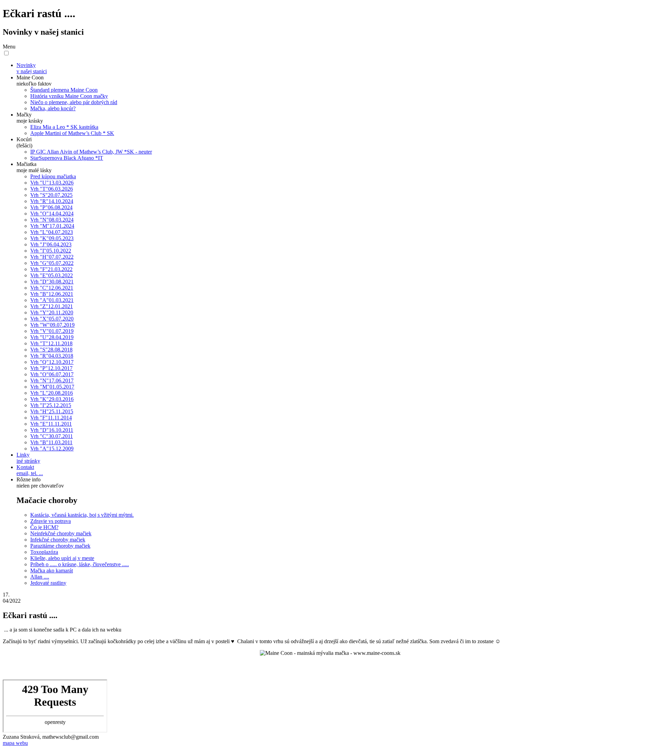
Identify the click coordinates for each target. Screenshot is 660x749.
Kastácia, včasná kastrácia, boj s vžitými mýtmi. (82, 515)
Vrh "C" (51, 288)
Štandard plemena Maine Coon (64, 90)
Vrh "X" (52, 319)
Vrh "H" (52, 257)
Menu (9, 46)
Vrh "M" (52, 226)
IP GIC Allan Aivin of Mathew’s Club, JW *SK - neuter (91, 152)
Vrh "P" (51, 207)
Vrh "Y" (51, 312)
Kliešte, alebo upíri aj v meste (62, 558)
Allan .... (39, 577)
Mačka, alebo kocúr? (53, 108)
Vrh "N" (52, 220)
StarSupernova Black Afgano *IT (66, 158)
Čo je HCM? (44, 527)
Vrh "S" (51, 195)
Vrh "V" (52, 331)
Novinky (31, 68)
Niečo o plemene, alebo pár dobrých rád (73, 102)
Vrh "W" (52, 325)
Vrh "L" (51, 232)
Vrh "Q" (52, 362)
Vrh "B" (51, 294)
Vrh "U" (52, 183)
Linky (28, 458)
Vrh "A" (52, 300)
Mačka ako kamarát (51, 570)
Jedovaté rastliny (48, 583)
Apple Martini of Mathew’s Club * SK (72, 133)
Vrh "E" (51, 275)
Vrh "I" (50, 251)
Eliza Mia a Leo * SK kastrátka (64, 127)
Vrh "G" (52, 263)
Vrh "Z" (51, 306)
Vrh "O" (52, 213)
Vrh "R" (51, 201)
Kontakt (29, 470)
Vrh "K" (52, 238)
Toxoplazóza (44, 552)
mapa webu (15, 743)
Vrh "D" (52, 281)
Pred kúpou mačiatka (53, 176)
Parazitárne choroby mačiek (60, 546)
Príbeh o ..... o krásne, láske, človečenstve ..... (79, 564)
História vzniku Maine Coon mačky (69, 96)
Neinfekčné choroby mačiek (60, 533)
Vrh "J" (51, 244)
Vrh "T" (51, 189)
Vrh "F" (51, 269)
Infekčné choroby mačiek (57, 540)
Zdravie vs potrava (50, 521)
